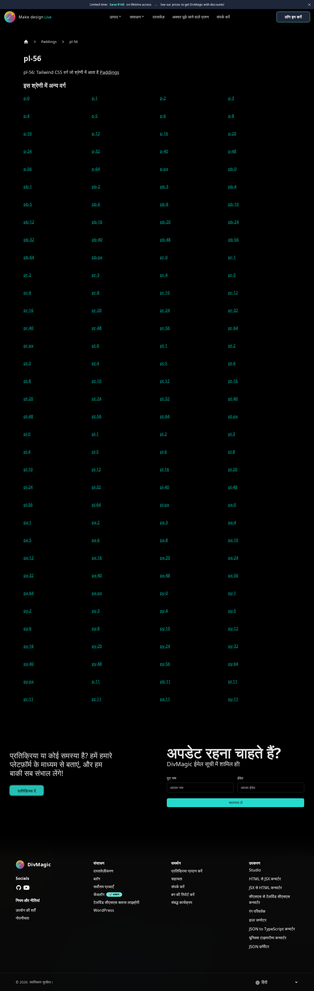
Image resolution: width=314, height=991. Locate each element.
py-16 (29, 646)
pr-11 (28, 699)
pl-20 (232, 469)
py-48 (97, 663)
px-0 (232, 504)
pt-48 (28, 416)
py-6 (27, 628)
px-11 (165, 699)
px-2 (96, 522)
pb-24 (233, 222)
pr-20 (97, 310)
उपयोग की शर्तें (26, 910)
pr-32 (233, 310)
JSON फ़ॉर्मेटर (259, 946)
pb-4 (232, 186)
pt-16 (233, 381)
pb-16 (97, 222)
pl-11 (232, 681)
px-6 (96, 540)
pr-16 (28, 310)
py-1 (232, 593)
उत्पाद (114, 17)
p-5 (95, 116)
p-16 (164, 133)
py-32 (233, 646)
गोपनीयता (22, 918)
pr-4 (164, 275)
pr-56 (165, 328)
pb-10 (233, 204)
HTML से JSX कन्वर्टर (265, 879)
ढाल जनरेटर (257, 920)
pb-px (97, 257)
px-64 (29, 593)
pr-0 (164, 257)
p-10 (28, 133)
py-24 (165, 646)
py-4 (164, 610)
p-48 (232, 151)
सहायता (176, 879)
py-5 (232, 610)
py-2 (27, 610)
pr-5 (232, 275)
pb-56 (233, 239)
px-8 (164, 540)
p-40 (164, 151)
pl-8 (231, 451)
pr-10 (165, 292)
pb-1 (28, 186)
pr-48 (97, 328)
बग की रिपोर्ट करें (183, 894)
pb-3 (164, 186)
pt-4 (95, 363)
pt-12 (165, 381)
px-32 (29, 575)
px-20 (165, 557)
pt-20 (28, 398)
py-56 (165, 663)
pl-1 (95, 434)
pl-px (164, 504)
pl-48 (232, 487)
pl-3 (231, 434)
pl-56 (73, 41)
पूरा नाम (171, 778)
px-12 (29, 557)
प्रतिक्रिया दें (27, 791)
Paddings (49, 41)
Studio (255, 870)
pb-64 (29, 257)
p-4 (26, 116)
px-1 (27, 522)
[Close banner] (309, 4)
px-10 (233, 540)
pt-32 (165, 398)
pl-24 (28, 487)
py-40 (29, 663)
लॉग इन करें (293, 17)
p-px (164, 169)
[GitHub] (19, 888)
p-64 (96, 169)
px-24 (233, 557)
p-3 (231, 98)
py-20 (97, 646)
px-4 (232, 522)
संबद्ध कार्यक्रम (181, 902)
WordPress (103, 910)
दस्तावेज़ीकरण (103, 871)
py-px (29, 681)
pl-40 (164, 487)
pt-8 (27, 381)
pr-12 (233, 292)
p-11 (96, 681)
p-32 (96, 151)
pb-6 (96, 204)
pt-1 (163, 345)
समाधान (135, 17)
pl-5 (95, 451)
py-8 (96, 628)
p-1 (95, 98)
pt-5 (163, 363)
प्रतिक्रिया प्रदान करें (186, 871)
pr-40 (28, 328)
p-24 (28, 151)
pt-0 (95, 345)
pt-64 (165, 416)
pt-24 (96, 398)
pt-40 (233, 398)
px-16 (97, 557)
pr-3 (95, 275)
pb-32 (29, 239)
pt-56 (96, 416)
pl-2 (163, 434)
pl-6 (163, 451)
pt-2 (232, 345)
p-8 (231, 116)
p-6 (163, 116)
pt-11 (96, 699)
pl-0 (27, 434)
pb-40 (97, 239)
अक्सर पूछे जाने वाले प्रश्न (190, 17)
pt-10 (96, 381)
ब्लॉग (96, 879)
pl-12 (96, 469)
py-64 (233, 663)
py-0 (164, 593)
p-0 (26, 98)
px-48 (165, 575)
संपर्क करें (223, 17)
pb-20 (165, 222)
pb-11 (165, 681)
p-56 (28, 169)
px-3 (164, 522)
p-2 (163, 98)
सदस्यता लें (235, 802)
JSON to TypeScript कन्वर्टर (272, 929)
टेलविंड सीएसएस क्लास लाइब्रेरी (116, 902)
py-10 (165, 628)
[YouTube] (26, 887)
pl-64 (96, 504)
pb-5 (28, 204)
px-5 (27, 540)
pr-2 (27, 275)
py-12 (233, 628)
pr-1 (232, 257)
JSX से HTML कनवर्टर (265, 887)
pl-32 (96, 487)
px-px (97, 593)
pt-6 (232, 363)
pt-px (233, 416)
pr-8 (95, 292)
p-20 (232, 133)
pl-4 (27, 451)
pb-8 (164, 204)
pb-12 (29, 222)
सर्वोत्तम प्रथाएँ (103, 886)
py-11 (233, 699)
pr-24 (165, 310)
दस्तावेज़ (158, 17)
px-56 (233, 575)
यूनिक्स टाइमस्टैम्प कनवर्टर (267, 937)
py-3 (96, 610)
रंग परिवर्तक (257, 911)
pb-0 (232, 169)
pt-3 (27, 363)
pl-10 (28, 469)
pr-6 (27, 292)
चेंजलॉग (98, 894)
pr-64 (233, 328)
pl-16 (164, 469)
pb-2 (96, 186)
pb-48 (165, 239)
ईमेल (240, 778)
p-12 (96, 133)
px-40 (97, 575)
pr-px (28, 345)
